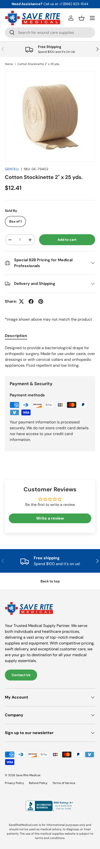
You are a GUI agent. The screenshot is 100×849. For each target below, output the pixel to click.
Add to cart (67, 239)
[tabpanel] (50, 356)
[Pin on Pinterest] (41, 301)
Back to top (50, 581)
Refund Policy (38, 783)
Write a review (50, 518)
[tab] (16, 335)
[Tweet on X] (21, 301)
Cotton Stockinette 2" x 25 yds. (38, 64)
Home (9, 64)
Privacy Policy (14, 783)
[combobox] (50, 32)
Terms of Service (63, 783)
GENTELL (12, 169)
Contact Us (21, 675)
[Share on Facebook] (31, 301)
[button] (81, 18)
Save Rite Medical (28, 775)
